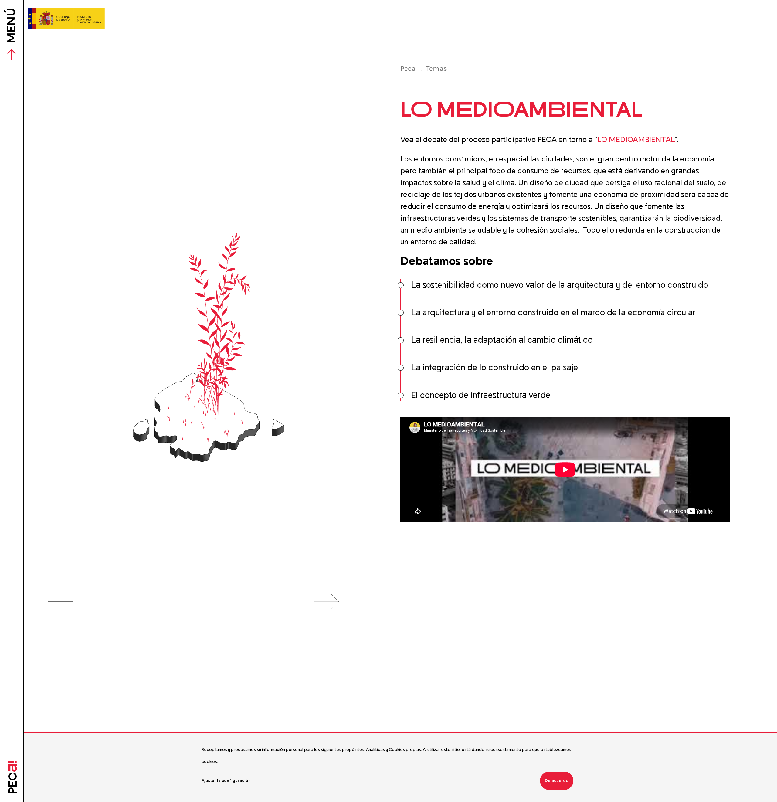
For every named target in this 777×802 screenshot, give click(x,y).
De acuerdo (556, 780)
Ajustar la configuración (226, 780)
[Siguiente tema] (326, 601)
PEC (11, 777)
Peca (408, 68)
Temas (436, 68)
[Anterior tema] (60, 601)
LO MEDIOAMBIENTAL (635, 139)
